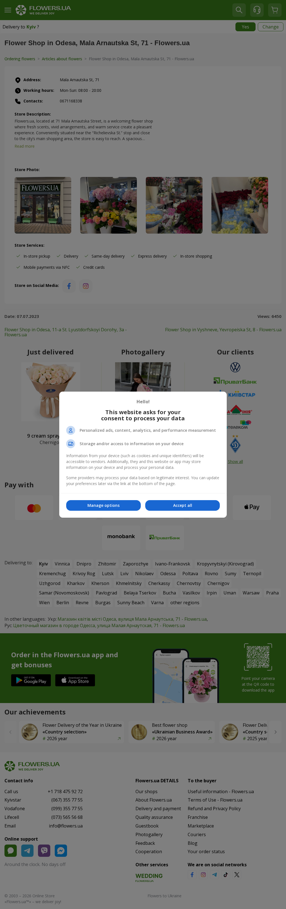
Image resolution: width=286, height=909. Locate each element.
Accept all (182, 505)
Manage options (103, 505)
